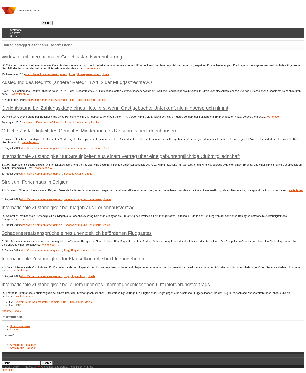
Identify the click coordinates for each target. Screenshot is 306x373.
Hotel (72, 74)
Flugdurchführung (85, 99)
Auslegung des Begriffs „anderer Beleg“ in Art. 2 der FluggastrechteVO (77, 82)
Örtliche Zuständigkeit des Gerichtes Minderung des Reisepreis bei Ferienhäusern (90, 130)
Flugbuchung (78, 276)
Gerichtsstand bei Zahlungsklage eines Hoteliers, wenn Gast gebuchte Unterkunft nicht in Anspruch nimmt (115, 108)
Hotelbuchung (81, 122)
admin (28, 74)
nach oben (8, 369)
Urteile (14, 36)
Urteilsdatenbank (20, 326)
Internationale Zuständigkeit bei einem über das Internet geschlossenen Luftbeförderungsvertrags (106, 284)
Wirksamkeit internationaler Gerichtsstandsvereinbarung (62, 57)
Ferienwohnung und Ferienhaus (82, 148)
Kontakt (14, 329)
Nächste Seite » (11, 310)
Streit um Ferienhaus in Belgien (35, 182)
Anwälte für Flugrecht (23, 347)
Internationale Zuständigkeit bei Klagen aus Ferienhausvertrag (68, 207)
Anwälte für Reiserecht (23, 344)
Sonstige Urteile (73, 173)
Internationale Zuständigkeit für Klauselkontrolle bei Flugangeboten (73, 258)
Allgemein (61, 74)
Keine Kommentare (44, 74)
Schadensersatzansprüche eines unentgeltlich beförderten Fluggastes (77, 233)
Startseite (16, 29)
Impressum (30, 366)
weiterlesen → (94, 68)
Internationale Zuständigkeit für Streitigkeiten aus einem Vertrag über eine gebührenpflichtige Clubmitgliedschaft (121, 156)
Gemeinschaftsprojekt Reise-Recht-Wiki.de (67, 366)
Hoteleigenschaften (88, 74)
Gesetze (15, 33)
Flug (71, 99)
